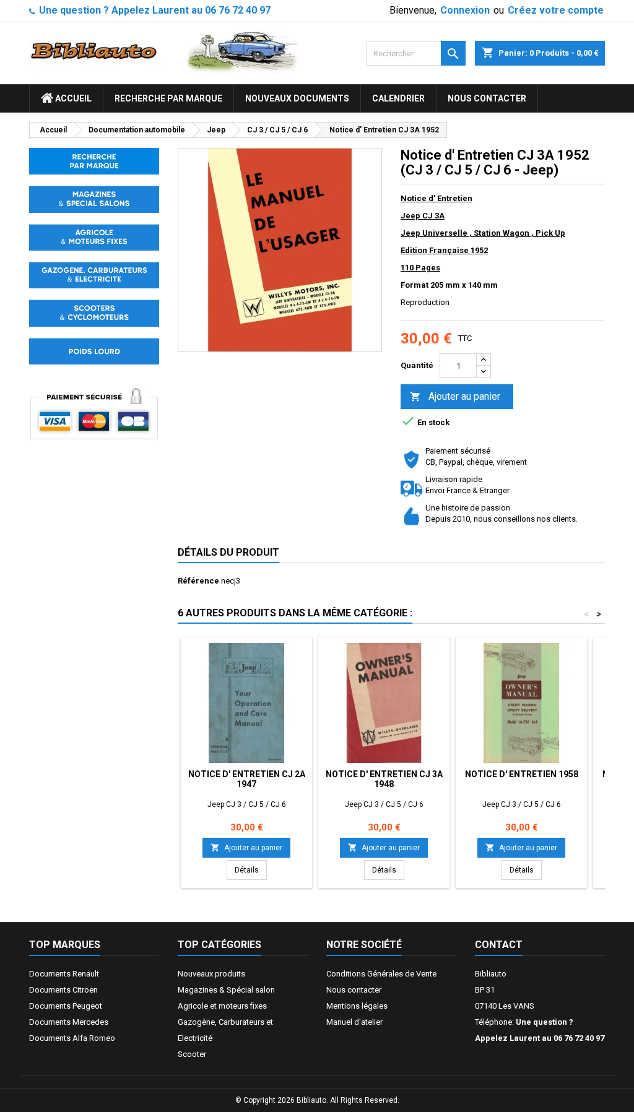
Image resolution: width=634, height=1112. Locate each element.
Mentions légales (357, 1006)
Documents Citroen (63, 989)
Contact (499, 944)
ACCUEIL (72, 98)
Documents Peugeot (65, 1006)
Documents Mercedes (68, 1022)
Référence (198, 580)
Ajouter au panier (455, 396)
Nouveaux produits (211, 973)
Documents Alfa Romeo (72, 1038)
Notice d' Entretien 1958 (521, 774)
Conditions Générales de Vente (381, 973)
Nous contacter (487, 98)
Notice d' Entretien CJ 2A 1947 (246, 779)
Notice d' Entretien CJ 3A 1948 (384, 779)
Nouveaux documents (297, 98)
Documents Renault (64, 973)
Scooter (192, 1054)
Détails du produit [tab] (228, 552)
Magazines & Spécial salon (226, 989)
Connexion (465, 10)
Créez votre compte (556, 10)
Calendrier (398, 98)
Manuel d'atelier (354, 1022)
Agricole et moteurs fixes (222, 1006)
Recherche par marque (168, 98)
